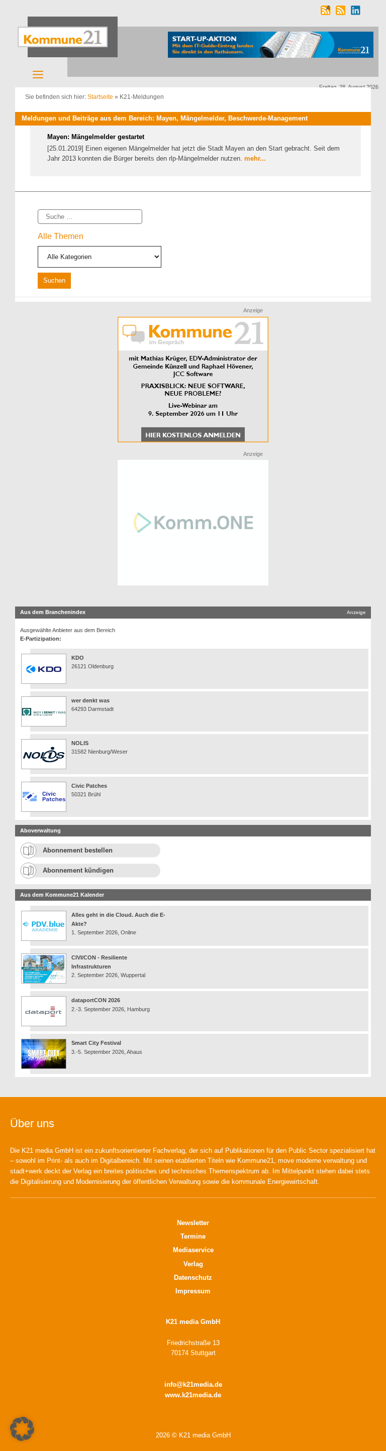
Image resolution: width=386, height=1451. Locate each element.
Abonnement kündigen (78, 870)
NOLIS (79, 743)
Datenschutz (193, 1277)
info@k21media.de (193, 1384)
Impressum (193, 1291)
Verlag (193, 1264)
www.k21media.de (193, 1395)
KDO (77, 658)
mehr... (255, 158)
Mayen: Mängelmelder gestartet (95, 137)
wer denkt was (90, 700)
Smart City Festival (97, 1043)
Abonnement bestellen (78, 850)
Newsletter (193, 1223)
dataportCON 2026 (95, 1000)
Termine (193, 1236)
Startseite (100, 96)
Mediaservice (193, 1250)
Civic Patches (89, 786)
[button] (22, 1429)
